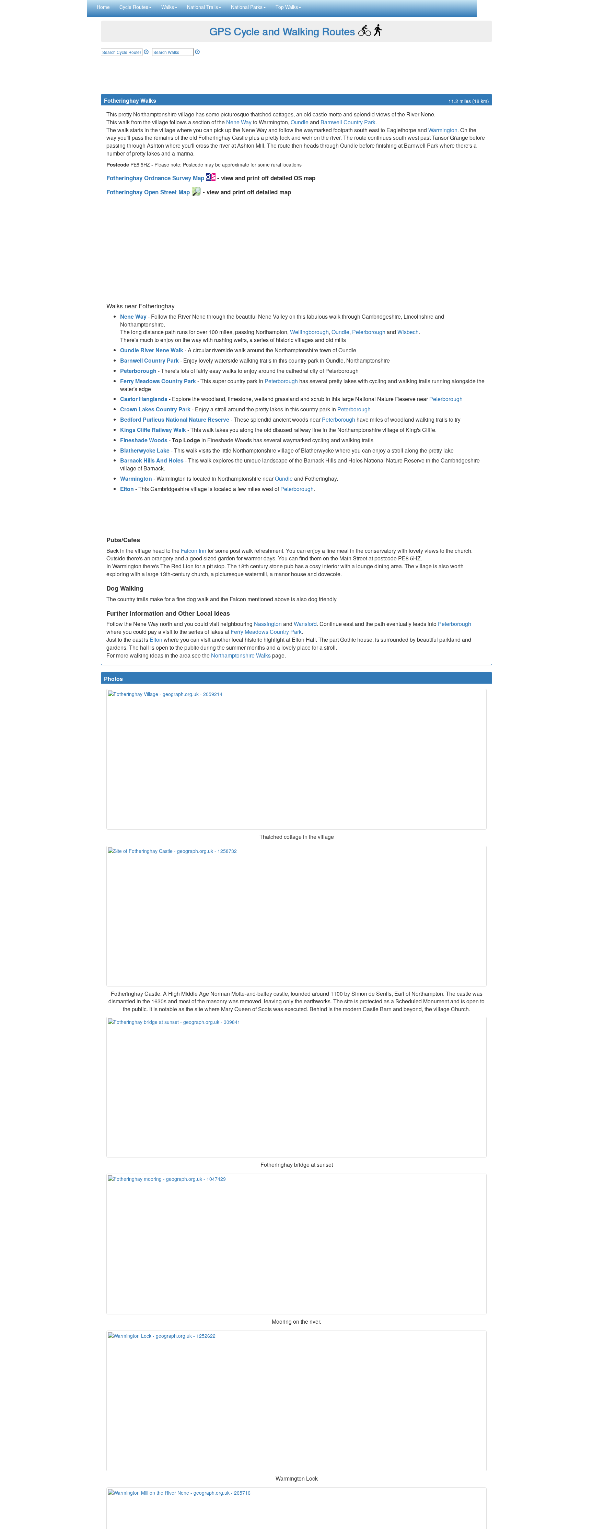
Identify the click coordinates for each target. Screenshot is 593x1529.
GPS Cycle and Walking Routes (282, 31)
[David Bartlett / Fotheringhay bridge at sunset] (296, 1087)
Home (103, 6)
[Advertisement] (296, 74)
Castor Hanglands (143, 399)
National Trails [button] (202, 6)
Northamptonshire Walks (241, 655)
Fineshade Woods (143, 440)
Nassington (268, 624)
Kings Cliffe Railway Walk (153, 430)
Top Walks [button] (287, 6)
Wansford (305, 624)
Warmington (442, 130)
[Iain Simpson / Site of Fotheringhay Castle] (296, 916)
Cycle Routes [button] (133, 6)
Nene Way (239, 122)
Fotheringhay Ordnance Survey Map (156, 178)
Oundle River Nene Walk (151, 350)
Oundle (300, 122)
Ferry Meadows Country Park (158, 381)
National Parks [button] (247, 6)
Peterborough (368, 332)
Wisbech (408, 332)
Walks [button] (167, 6)
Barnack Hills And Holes (152, 460)
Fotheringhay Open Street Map (148, 192)
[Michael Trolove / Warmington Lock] (296, 1401)
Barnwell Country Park (348, 122)
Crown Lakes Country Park (155, 409)
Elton (127, 489)
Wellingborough (309, 332)
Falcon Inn (193, 551)
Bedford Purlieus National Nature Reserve (174, 419)
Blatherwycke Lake (145, 450)
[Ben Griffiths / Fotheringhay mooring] (296, 1244)
